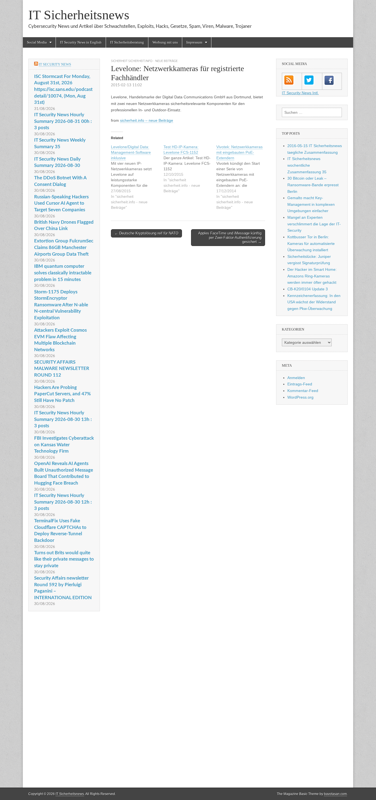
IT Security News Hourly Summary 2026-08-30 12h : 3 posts (63, 502)
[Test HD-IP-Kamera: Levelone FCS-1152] (190, 169)
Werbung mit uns (165, 42)
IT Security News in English (81, 42)
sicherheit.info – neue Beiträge (146, 120)
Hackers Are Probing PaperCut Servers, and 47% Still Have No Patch (62, 394)
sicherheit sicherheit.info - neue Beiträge (144, 61)
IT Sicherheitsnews (78, 14)
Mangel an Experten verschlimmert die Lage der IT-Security (314, 224)
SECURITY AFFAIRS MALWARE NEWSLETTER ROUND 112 (61, 368)
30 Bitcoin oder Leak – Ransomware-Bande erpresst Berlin (313, 184)
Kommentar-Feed (302, 390)
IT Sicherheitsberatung (127, 42)
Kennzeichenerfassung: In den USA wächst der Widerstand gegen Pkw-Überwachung (313, 302)
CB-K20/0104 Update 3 (307, 289)
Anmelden (296, 377)
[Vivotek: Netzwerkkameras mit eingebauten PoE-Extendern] (242, 177)
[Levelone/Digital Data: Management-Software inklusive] (137, 177)
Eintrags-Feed (299, 384)
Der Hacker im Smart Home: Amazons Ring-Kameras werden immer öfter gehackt (312, 276)
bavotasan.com (335, 794)
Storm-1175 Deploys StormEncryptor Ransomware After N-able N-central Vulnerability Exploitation (61, 305)
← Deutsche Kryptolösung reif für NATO (146, 233)
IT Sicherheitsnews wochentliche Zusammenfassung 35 (306, 165)
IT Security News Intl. (300, 93)
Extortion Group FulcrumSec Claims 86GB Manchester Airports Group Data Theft (63, 247)
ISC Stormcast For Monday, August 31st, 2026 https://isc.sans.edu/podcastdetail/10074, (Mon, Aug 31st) (63, 89)
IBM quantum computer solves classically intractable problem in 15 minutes (62, 273)
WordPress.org (300, 397)
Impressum (194, 42)
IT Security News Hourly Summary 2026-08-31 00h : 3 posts (63, 121)
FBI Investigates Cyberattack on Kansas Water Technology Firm (64, 444)
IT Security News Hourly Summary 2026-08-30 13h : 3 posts (63, 419)
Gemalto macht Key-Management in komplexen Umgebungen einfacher (311, 204)
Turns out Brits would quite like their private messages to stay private (64, 559)
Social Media (37, 42)
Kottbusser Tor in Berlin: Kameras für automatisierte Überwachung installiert (311, 243)
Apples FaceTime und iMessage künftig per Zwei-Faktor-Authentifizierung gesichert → (229, 237)
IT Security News (55, 64)
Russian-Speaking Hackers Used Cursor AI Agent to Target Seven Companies (61, 203)
